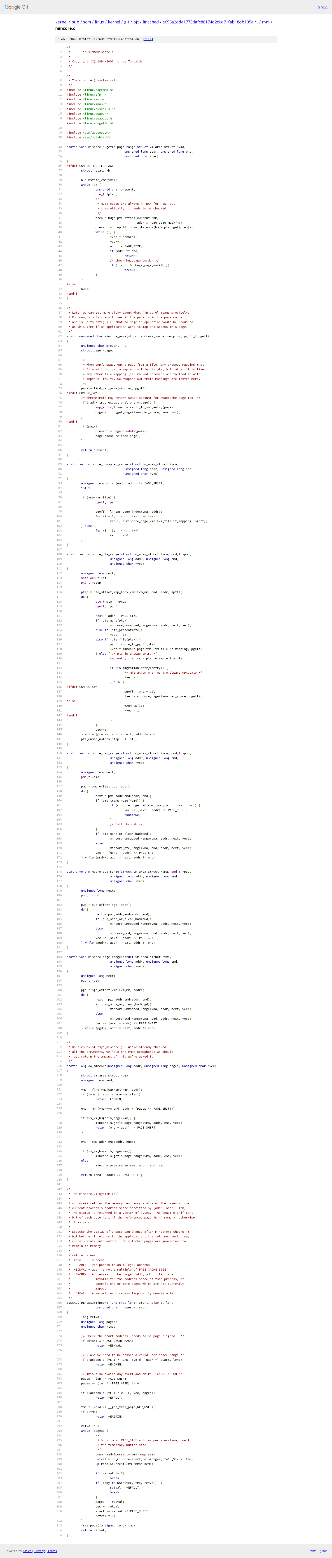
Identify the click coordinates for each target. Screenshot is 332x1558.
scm (87, 22)
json (323, 1551)
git (126, 22)
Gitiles (27, 1551)
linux (99, 22)
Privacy (39, 1551)
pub (75, 22)
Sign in (322, 7)
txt (313, 1551)
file (148, 39)
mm (266, 22)
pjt (136, 22)
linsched (151, 22)
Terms (52, 1551)
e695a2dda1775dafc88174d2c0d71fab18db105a (208, 22)
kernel (61, 22)
